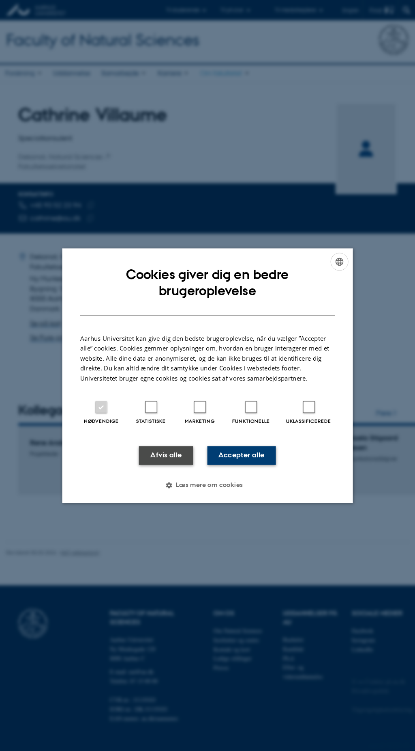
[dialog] (207, 375)
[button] (207, 485)
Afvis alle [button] (166, 455)
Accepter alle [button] (241, 455)
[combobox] (339, 262)
